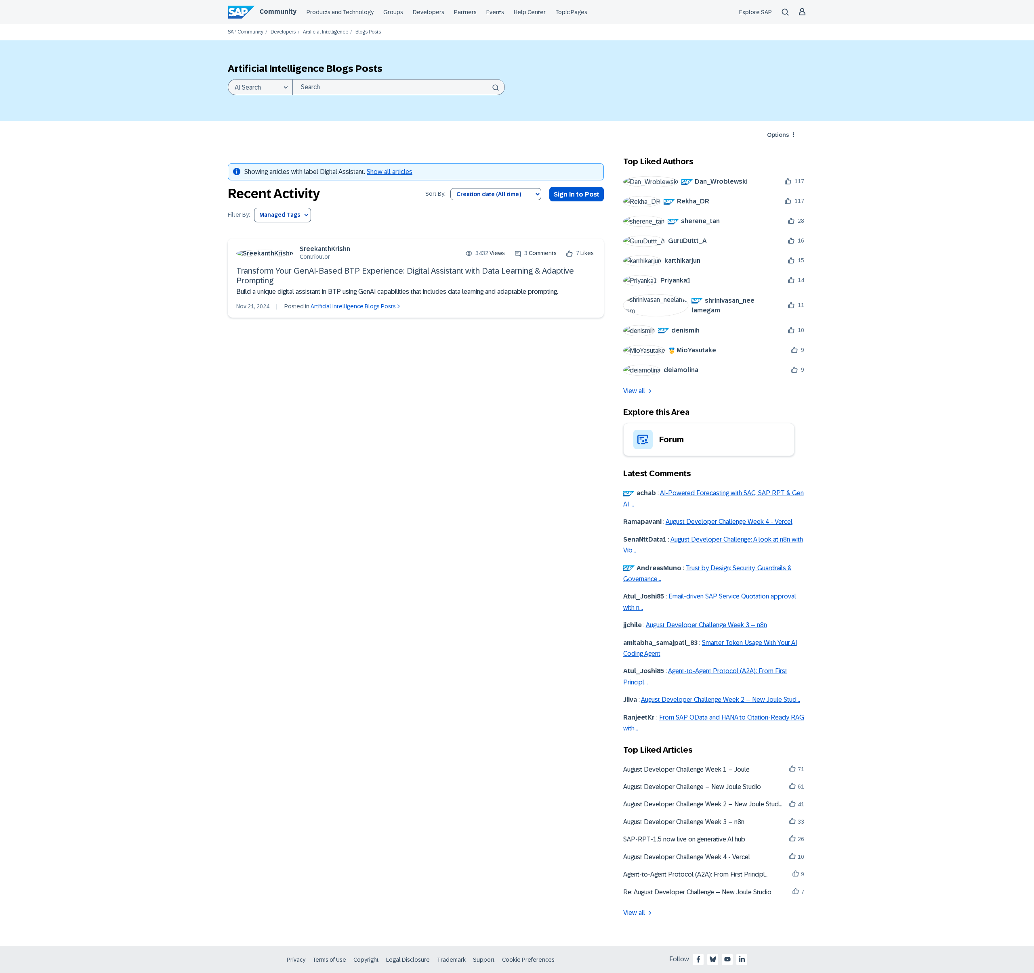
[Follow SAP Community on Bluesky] (713, 959)
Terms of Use (329, 959)
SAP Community (245, 32)
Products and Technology (340, 12)
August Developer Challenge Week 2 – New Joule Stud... (720, 699)
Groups (393, 12)
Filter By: (239, 215)
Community (277, 11)
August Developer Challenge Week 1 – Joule (686, 769)
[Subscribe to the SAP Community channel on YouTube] (727, 959)
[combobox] (398, 87)
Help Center (530, 12)
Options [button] (778, 135)
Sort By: (435, 194)
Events (495, 12)
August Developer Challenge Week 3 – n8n (706, 624)
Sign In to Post (576, 194)
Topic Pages (571, 12)
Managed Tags (279, 214)
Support (484, 959)
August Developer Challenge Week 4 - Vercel (729, 521)
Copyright (366, 959)
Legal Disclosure (408, 959)
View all (634, 390)
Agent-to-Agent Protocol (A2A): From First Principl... (696, 874)
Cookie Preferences (528, 959)
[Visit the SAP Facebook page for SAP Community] (698, 959)
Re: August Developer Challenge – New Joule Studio (697, 892)
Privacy (296, 959)
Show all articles (389, 171)
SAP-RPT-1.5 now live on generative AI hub (684, 839)
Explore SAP (755, 12)
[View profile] (264, 253)
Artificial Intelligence (325, 32)
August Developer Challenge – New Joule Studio (692, 786)
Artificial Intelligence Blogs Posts (353, 306)
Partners (465, 12)
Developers (428, 12)
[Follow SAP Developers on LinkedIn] (742, 959)
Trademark (451, 959)
